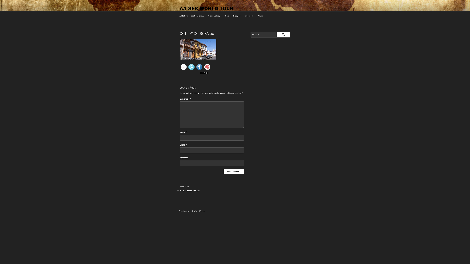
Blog (227, 16)
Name (183, 132)
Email (183, 145)
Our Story (249, 16)
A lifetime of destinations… (191, 16)
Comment (185, 99)
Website (184, 158)
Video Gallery (214, 16)
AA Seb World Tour (207, 8)
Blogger (236, 16)
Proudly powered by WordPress (192, 211)
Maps (260, 16)
